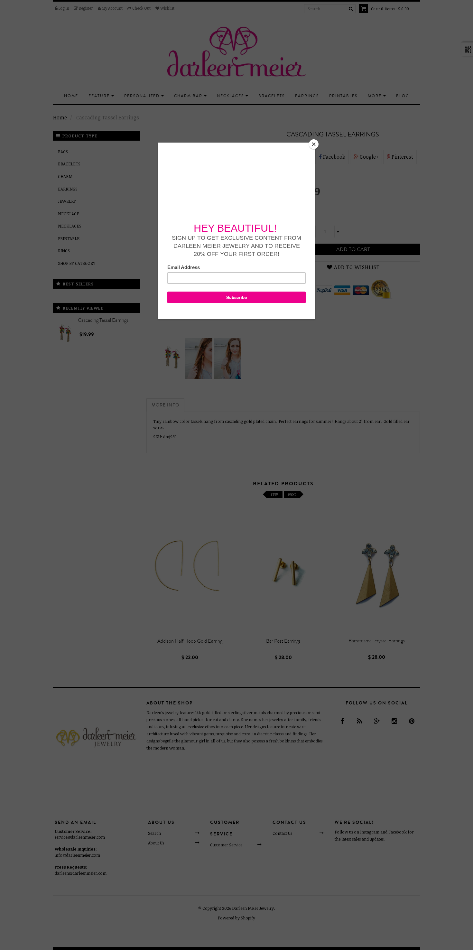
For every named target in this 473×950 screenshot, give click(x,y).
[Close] (314, 144)
